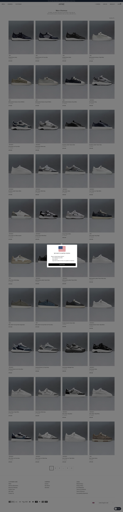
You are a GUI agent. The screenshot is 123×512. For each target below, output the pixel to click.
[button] (74, 264)
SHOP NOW (62, 264)
